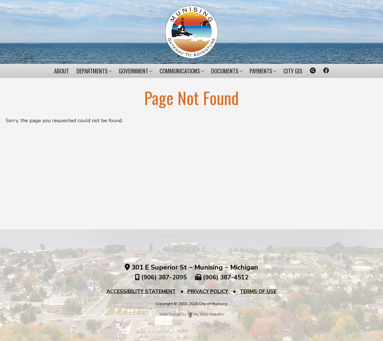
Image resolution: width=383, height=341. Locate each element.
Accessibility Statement (141, 291)
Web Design (170, 314)
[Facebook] (326, 71)
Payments (261, 70)
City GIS (292, 70)
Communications (180, 70)
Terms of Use (258, 291)
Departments (92, 70)
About (61, 70)
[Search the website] (312, 71)
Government (133, 70)
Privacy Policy (207, 291)
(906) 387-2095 (164, 277)
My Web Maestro (208, 314)
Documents (224, 70)
